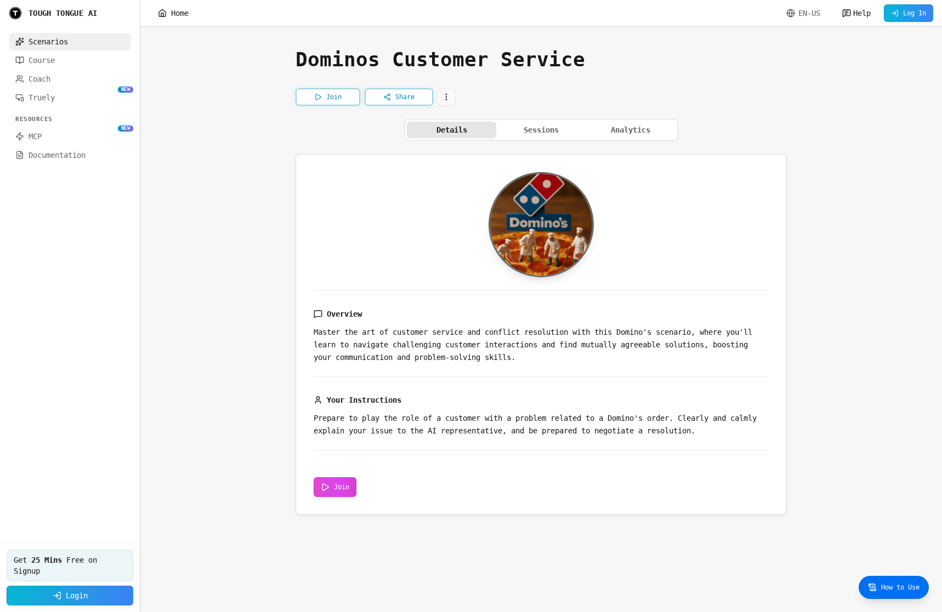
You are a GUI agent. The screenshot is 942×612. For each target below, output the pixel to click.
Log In (914, 13)
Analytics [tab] (630, 129)
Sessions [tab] (541, 129)
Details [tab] (451, 129)
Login (77, 595)
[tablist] (541, 130)
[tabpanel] (541, 334)
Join (341, 487)
